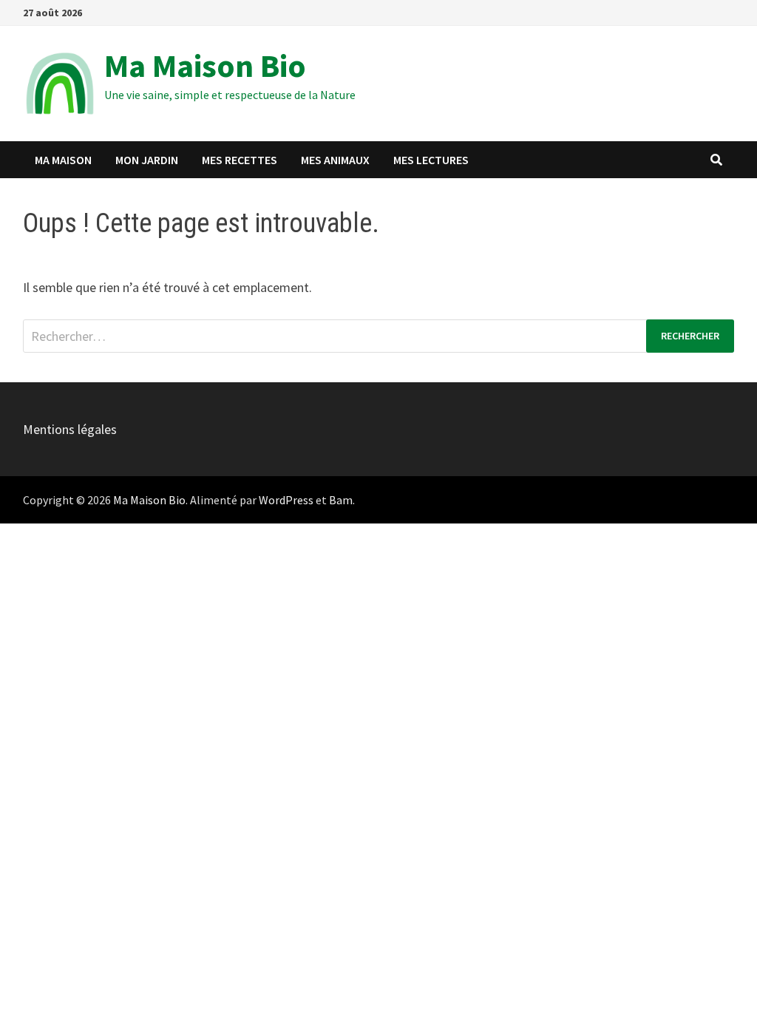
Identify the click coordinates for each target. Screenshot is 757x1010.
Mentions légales (70, 429)
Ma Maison (63, 159)
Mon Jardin (146, 159)
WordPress (286, 499)
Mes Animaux (335, 159)
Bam (341, 499)
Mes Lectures (431, 159)
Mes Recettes (239, 159)
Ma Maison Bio (205, 65)
